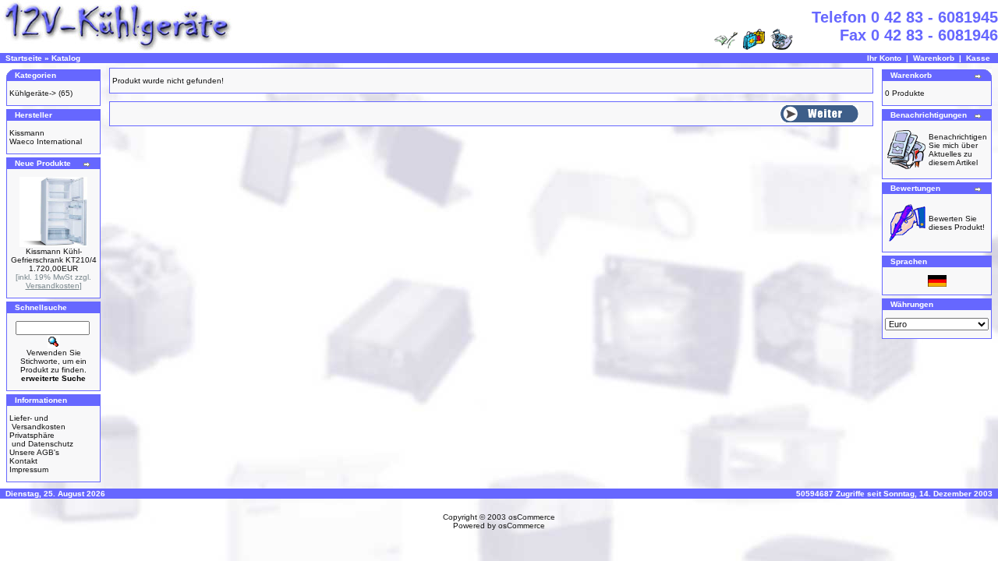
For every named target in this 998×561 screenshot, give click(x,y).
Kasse (978, 58)
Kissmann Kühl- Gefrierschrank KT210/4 (54, 255)
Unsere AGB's (34, 452)
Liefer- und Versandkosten (37, 422)
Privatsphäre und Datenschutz (41, 439)
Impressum (28, 469)
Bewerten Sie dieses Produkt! (957, 222)
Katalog (65, 58)
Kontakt (23, 461)
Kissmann (26, 133)
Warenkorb (933, 58)
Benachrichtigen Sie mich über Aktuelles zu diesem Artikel (958, 149)
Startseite (23, 58)
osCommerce (531, 517)
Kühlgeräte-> (32, 93)
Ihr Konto (884, 58)
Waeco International (45, 141)
